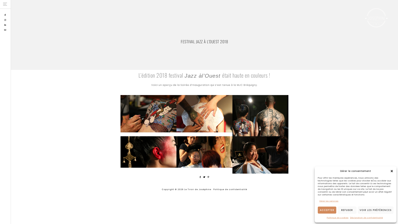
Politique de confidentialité (230, 189)
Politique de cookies (338, 217)
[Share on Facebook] (200, 177)
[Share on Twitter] (204, 177)
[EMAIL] (5, 30)
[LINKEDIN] (5, 25)
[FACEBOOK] (5, 15)
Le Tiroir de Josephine (376, 18)
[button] (391, 171)
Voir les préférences (376, 210)
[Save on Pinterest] (208, 177)
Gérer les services (328, 201)
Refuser (347, 210)
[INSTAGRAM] (5, 20)
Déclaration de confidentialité (366, 217)
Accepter (327, 210)
